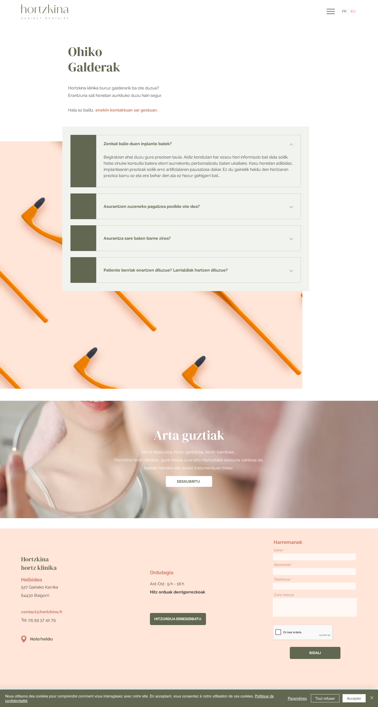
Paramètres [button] (297, 698)
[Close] (372, 698)
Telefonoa (282, 579)
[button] (331, 11)
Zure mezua (284, 595)
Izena (278, 550)
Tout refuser (325, 698)
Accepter (354, 698)
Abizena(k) (282, 564)
